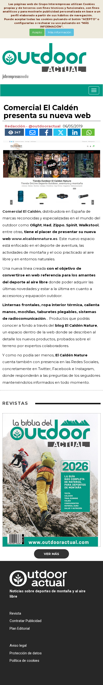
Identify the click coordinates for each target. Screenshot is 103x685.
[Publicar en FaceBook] (45, 132)
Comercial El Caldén (21, 211)
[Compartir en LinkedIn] (74, 132)
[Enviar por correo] (31, 132)
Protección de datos (26, 653)
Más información (59, 32)
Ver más (51, 554)
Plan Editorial (20, 628)
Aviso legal (18, 645)
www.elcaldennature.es (34, 238)
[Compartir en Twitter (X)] (59, 132)
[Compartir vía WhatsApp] (88, 132)
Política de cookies (24, 660)
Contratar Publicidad (25, 621)
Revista (15, 613)
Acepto (37, 32)
